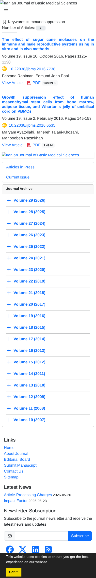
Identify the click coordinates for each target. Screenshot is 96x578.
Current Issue (18, 177)
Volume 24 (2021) (29, 258)
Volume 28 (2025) (29, 212)
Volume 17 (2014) (29, 339)
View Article (12, 83)
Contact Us (13, 471)
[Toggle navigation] (46, 9)
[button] (50, 562)
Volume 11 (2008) (29, 408)
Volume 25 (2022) (29, 246)
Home (9, 447)
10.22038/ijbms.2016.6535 (32, 125)
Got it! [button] (13, 572)
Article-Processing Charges (28, 495)
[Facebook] (10, 551)
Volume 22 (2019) (29, 281)
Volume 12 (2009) (29, 397)
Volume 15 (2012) (29, 362)
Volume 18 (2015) (29, 327)
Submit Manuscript (20, 465)
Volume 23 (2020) (29, 269)
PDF (44, 83)
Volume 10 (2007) (29, 420)
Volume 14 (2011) (29, 373)
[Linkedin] (35, 551)
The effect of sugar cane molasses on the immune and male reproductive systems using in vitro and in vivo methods (48, 44)
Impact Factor (16, 501)
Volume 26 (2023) (29, 235)
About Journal (16, 453)
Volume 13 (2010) (29, 385)
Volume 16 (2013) (29, 350)
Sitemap (11, 477)
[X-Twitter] (23, 551)
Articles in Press (20, 167)
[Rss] (48, 551)
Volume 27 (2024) (29, 223)
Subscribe (80, 536)
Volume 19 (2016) (29, 316)
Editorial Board (17, 459)
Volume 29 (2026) (29, 200)
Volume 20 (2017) (29, 304)
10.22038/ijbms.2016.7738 (32, 69)
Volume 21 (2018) (29, 293)
